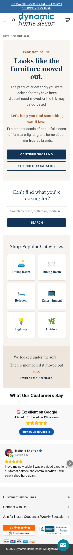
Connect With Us (14, 507)
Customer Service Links (19, 497)
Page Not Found (20, 36)
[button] (3, 463)
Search (36, 222)
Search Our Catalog (36, 166)
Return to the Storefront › (36, 378)
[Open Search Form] (13, 20)
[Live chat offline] (63, 545)
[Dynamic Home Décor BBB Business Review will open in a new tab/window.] (54, 530)
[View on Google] (9, 453)
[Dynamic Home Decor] (36, 20)
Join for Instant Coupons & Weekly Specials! (33, 516)
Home (6, 36)
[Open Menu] (4, 20)
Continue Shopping (36, 154)
